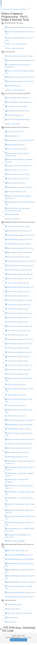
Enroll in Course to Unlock (18, 640)
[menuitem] (1, 4)
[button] (1, 2)
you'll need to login (25, 637)
